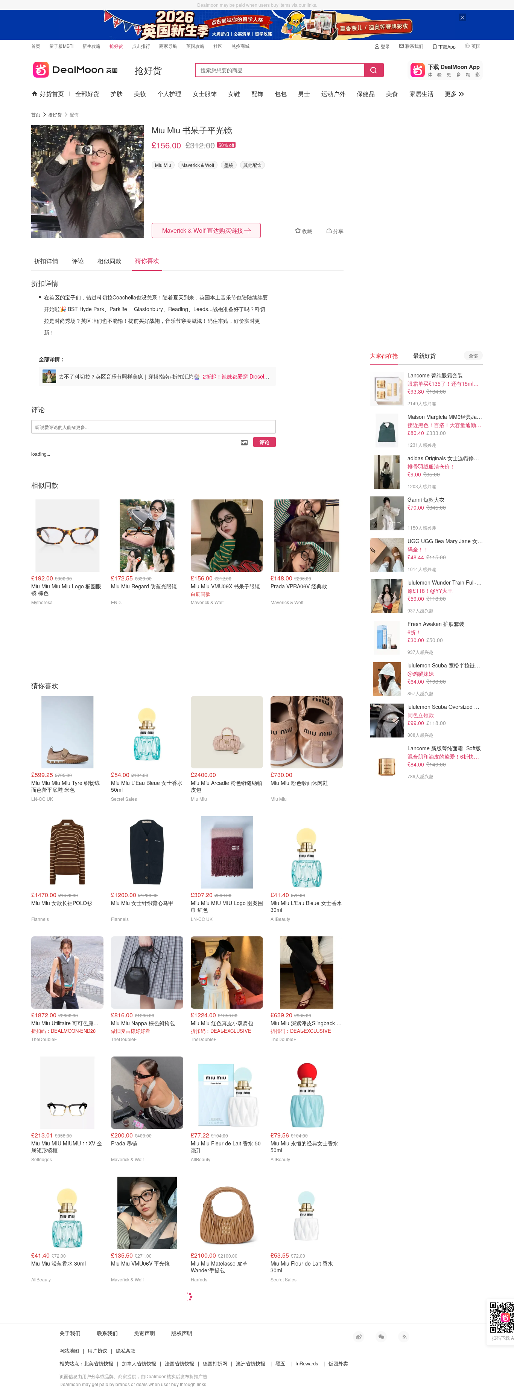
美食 (392, 93)
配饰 (257, 93)
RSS (403, 1336)
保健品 (366, 93)
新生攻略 (91, 46)
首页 (35, 46)
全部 (473, 355)
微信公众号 (381, 1336)
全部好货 (87, 93)
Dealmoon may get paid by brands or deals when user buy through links (132, 1384)
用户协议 (97, 1350)
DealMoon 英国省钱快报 (74, 68)
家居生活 (421, 93)
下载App (447, 46)
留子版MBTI (61, 46)
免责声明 (144, 1333)
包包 (281, 93)
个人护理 (169, 93)
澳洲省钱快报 (250, 1363)
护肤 (117, 93)
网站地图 (69, 1350)
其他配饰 (252, 165)
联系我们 (414, 46)
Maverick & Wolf (197, 165)
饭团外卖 (338, 1363)
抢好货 (116, 46)
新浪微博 (358, 1336)
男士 (304, 93)
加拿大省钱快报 (139, 1363)
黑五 (280, 1363)
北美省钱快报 (98, 1363)
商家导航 (168, 46)
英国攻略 (195, 46)
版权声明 (181, 1333)
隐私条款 (125, 1350)
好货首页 (52, 93)
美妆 (140, 93)
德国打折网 (215, 1363)
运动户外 (333, 93)
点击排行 (141, 46)
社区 (217, 46)
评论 (264, 442)
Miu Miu (163, 165)
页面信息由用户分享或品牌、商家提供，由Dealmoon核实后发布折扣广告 (133, 1376)
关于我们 (70, 1333)
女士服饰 (205, 93)
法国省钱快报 (179, 1363)
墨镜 (228, 165)
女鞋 (234, 93)
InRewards (306, 1363)
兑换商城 (240, 46)
